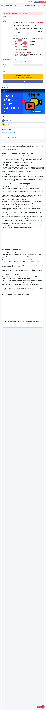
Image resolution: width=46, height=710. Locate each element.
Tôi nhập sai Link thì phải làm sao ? (9, 132)
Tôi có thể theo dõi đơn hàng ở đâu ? (9, 137)
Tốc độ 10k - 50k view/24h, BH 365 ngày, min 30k (28, 55)
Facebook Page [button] (8, 120)
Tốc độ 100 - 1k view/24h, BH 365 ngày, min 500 (28, 42)
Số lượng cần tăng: (7, 59)
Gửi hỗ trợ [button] (7, 124)
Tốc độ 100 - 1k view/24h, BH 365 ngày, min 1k (28, 48)
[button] (1, 1)
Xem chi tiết (25, 43)
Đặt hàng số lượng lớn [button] (10, 16)
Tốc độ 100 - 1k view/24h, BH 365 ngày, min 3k (28, 45)
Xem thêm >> (23, 140)
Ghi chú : (6, 70)
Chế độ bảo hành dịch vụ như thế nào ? (10, 135)
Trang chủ (27, 5)
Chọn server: (6, 38)
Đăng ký (43, 1)
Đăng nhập (37, 1)
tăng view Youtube (9, 259)
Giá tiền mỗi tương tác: (7, 65)
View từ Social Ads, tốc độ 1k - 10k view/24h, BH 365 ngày (28, 52)
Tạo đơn (23, 81)
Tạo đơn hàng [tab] (5, 9)
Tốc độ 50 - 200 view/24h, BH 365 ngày (29, 39)
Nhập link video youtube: (6, 21)
